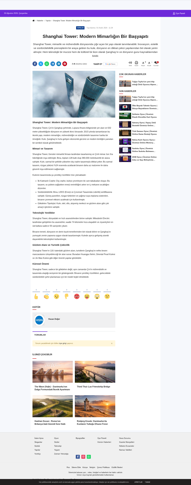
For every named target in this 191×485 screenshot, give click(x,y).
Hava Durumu (125, 438)
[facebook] (34, 63)
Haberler (40, 21)
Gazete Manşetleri (126, 442)
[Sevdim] (56, 292)
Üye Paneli (180, 13)
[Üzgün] (107, 292)
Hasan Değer (54, 319)
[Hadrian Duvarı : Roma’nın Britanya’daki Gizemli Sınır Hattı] (52, 406)
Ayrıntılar (138, 482)
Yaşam (57, 450)
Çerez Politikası (103, 467)
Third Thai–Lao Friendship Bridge (93, 387)
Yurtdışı (37, 454)
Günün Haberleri (104, 442)
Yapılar (48, 21)
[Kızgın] (77, 292)
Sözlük (37, 446)
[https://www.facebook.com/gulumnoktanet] (78, 457)
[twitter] (40, 63)
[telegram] (52, 63)
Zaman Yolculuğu (61, 454)
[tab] (39, 334)
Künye (85, 467)
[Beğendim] (36, 292)
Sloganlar (38, 442)
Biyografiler (80, 438)
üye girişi (62, 343)
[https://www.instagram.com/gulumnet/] (83, 457)
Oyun (56, 438)
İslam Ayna (38, 438)
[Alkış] (46, 292)
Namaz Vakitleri (125, 450)
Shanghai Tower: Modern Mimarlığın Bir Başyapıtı (71, 21)
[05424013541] (89, 457)
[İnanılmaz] (97, 292)
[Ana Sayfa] (33, 21)
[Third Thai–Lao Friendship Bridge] (95, 372)
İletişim (92, 467)
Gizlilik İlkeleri (117, 467)
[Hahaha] (87, 292)
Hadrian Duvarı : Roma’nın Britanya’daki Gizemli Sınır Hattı (50, 422)
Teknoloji (57, 446)
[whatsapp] (46, 63)
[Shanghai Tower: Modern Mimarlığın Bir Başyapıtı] (73, 94)
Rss (68, 467)
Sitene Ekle (76, 467)
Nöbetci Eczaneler (126, 446)
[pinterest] (64, 63)
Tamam (147, 482)
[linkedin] (58, 63)
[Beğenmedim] (66, 292)
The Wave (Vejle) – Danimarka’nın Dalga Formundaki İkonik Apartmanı (52, 388)
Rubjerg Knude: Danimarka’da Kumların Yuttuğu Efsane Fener (92, 422)
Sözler (56, 442)
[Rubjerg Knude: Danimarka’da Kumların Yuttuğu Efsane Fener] (95, 406)
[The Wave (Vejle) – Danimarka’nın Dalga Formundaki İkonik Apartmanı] (52, 372)
